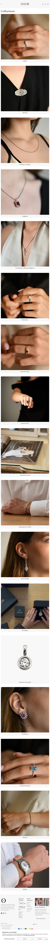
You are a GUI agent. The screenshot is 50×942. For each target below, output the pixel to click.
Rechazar (40, 938)
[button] (1, 4)
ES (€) (35, 924)
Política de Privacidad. (29, 935)
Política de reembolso (8, 925)
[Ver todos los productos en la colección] (25, 38)
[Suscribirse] (48, 918)
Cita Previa (21, 917)
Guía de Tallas (29, 908)
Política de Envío (29, 903)
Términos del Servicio (29, 910)
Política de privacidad (6, 926)
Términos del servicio (6, 928)
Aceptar (24, 938)
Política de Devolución (29, 906)
